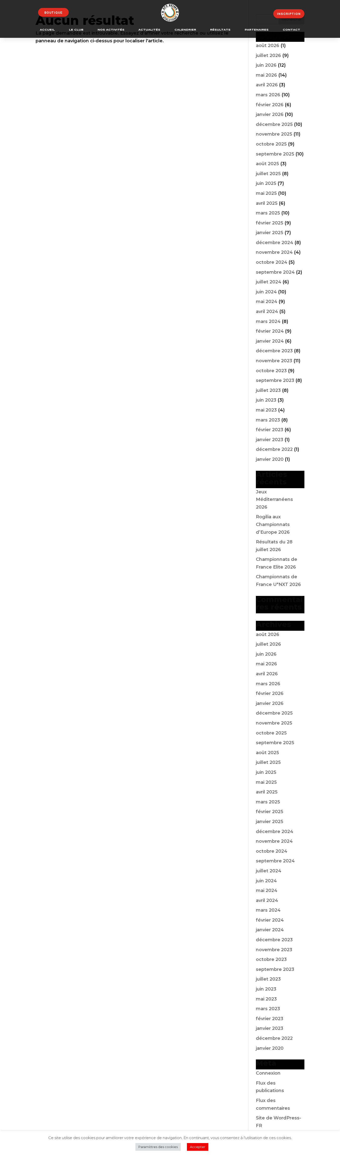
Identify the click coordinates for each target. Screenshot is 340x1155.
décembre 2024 (274, 242)
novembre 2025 (274, 134)
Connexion (268, 1073)
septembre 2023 (275, 380)
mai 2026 (266, 75)
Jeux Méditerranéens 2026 (274, 499)
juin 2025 (266, 183)
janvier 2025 (269, 232)
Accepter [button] (197, 1147)
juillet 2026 (268, 55)
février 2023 (269, 429)
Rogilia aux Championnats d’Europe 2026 (273, 524)
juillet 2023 (268, 390)
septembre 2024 (275, 272)
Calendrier (185, 30)
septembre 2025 (275, 154)
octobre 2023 (271, 370)
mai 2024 (266, 301)
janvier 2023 (269, 439)
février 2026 (269, 104)
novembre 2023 (274, 361)
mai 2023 (266, 410)
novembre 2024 (274, 252)
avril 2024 (267, 311)
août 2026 (267, 45)
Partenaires (257, 30)
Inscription (289, 14)
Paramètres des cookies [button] (158, 1147)
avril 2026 (267, 85)
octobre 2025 (271, 144)
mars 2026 (268, 95)
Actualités (149, 30)
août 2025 (267, 163)
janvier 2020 (269, 459)
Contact (291, 30)
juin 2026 (266, 65)
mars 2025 (268, 213)
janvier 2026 (269, 114)
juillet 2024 (268, 282)
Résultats (220, 30)
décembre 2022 (274, 449)
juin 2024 (266, 292)
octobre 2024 (271, 262)
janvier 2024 (270, 341)
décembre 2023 (274, 351)
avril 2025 (267, 203)
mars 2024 (268, 321)
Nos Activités (111, 30)
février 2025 (269, 223)
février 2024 (270, 331)
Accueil (47, 30)
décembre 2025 (274, 124)
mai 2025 (266, 193)
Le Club (76, 30)
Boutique (53, 12)
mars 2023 (268, 420)
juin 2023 (266, 400)
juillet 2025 (268, 173)
